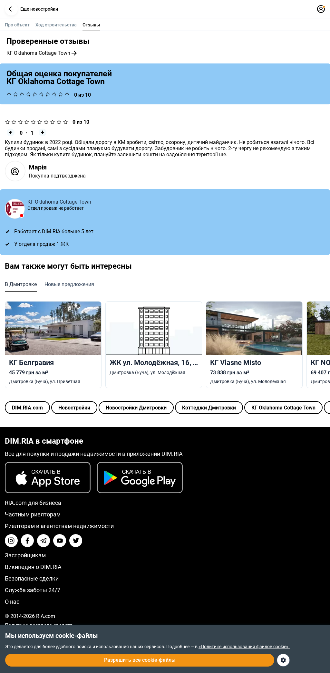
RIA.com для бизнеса (33, 502)
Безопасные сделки (32, 578)
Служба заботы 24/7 (32, 590)
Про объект (17, 24)
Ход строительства (56, 24)
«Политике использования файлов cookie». (244, 646)
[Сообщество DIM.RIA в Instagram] (11, 540)
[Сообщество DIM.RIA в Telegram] (43, 540)
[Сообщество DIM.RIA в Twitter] (75, 540)
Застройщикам (25, 555)
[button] (11, 9)
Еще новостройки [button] (39, 9)
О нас (12, 601)
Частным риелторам (33, 514)
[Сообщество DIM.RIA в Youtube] (59, 540)
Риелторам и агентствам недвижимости (59, 526)
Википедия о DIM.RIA (33, 566)
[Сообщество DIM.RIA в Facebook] (27, 540)
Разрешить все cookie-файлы (140, 660)
